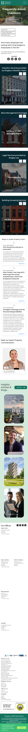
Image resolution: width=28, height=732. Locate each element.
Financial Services (5, 668)
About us (3, 683)
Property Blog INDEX (7, 32)
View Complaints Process (14, 20)
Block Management (5, 662)
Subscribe (3, 698)
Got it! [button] (21, 727)
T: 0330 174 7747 (5, 630)
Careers (3, 690)
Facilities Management (6, 663)
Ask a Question (4, 692)
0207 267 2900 (6, 706)
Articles (3, 696)
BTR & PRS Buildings (6, 699)
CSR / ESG (3, 684)
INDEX (19, 387)
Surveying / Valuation (6, 665)
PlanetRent (3, 686)
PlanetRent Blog (6, 35)
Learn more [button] (4, 730)
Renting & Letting (5, 673)
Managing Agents (5, 669)
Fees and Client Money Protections (9, 678)
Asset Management (5, 660)
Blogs (2, 697)
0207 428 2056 (6, 705)
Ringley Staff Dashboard (14, 716)
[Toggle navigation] (24, 2)
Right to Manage (5, 674)
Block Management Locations (8, 670)
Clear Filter (4, 30)
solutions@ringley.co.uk (8, 709)
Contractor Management (7, 675)
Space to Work (4, 676)
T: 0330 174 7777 (5, 598)
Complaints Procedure (6, 679)
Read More (21, 263)
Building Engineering (6, 666)
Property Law (4, 664)
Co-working (4, 671)
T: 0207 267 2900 (5, 533)
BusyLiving (3, 685)
